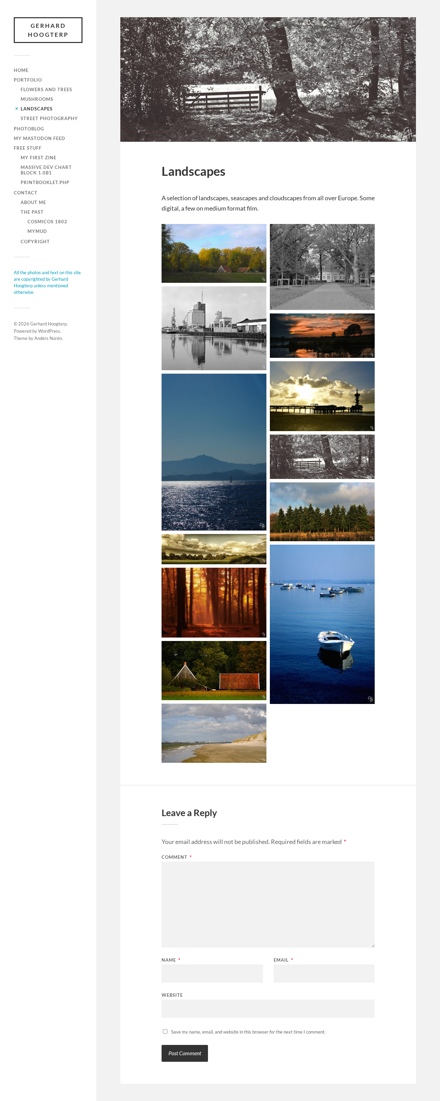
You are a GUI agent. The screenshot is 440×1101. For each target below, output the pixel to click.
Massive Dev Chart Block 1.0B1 (46, 169)
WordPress (49, 331)
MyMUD (37, 231)
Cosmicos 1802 (47, 221)
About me (33, 202)
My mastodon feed (39, 138)
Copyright (35, 241)
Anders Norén (48, 338)
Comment (177, 857)
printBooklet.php (45, 182)
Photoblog (29, 128)
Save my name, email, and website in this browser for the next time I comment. (248, 1032)
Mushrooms (37, 99)
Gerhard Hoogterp (48, 30)
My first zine (38, 157)
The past (32, 212)
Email (283, 960)
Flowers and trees (46, 89)
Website (172, 994)
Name (171, 960)
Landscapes (37, 108)
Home (21, 70)
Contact (25, 192)
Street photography (49, 118)
